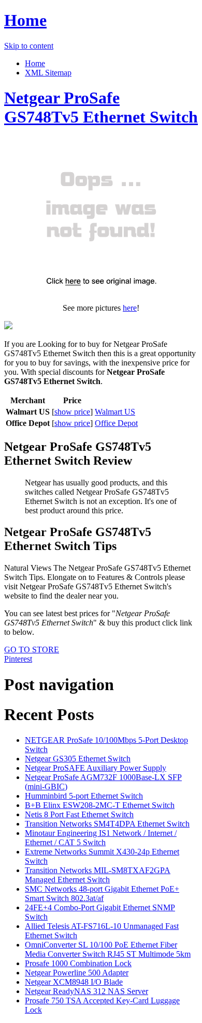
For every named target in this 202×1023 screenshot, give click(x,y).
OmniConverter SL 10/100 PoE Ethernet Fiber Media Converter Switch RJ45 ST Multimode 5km (108, 949)
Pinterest (18, 658)
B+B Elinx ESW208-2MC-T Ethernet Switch (100, 805)
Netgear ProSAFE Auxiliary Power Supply (95, 768)
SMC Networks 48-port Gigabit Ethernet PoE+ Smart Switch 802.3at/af (102, 893)
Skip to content (28, 45)
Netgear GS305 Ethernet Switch (78, 758)
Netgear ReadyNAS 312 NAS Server (86, 991)
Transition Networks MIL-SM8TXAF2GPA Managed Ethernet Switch (97, 875)
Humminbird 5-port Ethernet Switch (84, 795)
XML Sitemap (48, 72)
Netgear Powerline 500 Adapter (76, 972)
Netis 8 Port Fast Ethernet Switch (79, 814)
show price (72, 411)
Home (25, 20)
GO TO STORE (31, 649)
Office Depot (116, 423)
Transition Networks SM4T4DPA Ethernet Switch (107, 823)
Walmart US (115, 411)
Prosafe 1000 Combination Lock (78, 963)
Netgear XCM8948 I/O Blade (74, 982)
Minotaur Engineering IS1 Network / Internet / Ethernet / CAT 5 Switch (101, 838)
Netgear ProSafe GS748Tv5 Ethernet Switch (101, 107)
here (130, 307)
